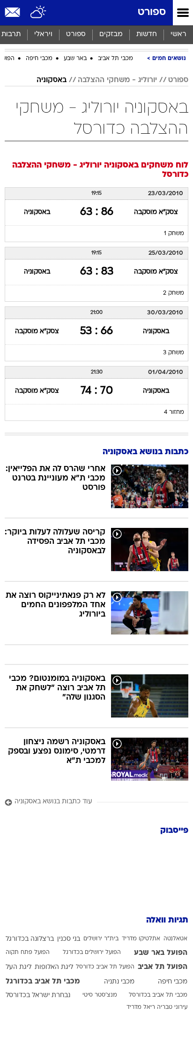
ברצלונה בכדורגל (30, 939)
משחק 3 (173, 353)
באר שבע (75, 58)
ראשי (178, 34)
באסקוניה (52, 80)
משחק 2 (173, 293)
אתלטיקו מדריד (141, 939)
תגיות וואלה (167, 920)
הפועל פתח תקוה (28, 952)
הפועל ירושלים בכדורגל (92, 952)
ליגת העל (18, 967)
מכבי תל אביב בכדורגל (43, 981)
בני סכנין (68, 939)
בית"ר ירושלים (101, 939)
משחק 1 (174, 233)
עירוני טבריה (172, 1007)
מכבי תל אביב (115, 58)
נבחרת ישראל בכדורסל (38, 995)
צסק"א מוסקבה (156, 212)
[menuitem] (146, 35)
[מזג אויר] (38, 13)
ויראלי (43, 34)
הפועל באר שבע (160, 953)
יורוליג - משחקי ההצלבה (117, 80)
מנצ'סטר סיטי (99, 995)
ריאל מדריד (140, 1007)
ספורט (152, 12)
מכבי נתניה (119, 982)
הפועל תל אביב (162, 967)
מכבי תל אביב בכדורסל (158, 995)
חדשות (146, 34)
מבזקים (111, 34)
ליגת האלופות (54, 967)
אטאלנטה (175, 939)
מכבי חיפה (39, 58)
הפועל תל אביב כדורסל (105, 967)
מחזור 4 (174, 412)
